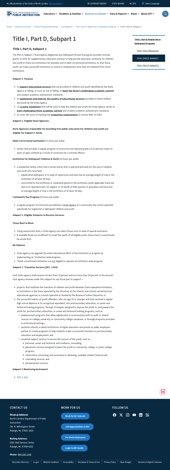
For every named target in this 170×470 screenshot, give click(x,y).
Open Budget (125, 462)
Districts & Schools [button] (95, 14)
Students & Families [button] (70, 14)
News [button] (134, 14)
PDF (19, 377)
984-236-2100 (24, 454)
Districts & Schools (23, 26)
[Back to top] (163, 392)
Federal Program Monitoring (46, 26)
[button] (165, 14)
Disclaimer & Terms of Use (89, 462)
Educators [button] (49, 14)
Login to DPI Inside (74, 448)
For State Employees (75, 437)
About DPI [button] (146, 14)
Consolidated (66, 26)
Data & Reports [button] (118, 14)
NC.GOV (132, 3)
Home (9, 26)
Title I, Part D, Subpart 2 (148, 65)
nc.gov (36, 462)
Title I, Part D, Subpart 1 (148, 58)
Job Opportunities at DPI (77, 426)
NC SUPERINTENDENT (97, 3)
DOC (26, 377)
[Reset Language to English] (143, 4)
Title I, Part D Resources (148, 50)
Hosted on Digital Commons (150, 462)
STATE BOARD (118, 3)
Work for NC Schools (75, 416)
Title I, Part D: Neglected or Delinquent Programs (96, 26)
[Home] (23, 10)
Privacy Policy (110, 462)
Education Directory (20, 462)
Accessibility (68, 462)
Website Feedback (51, 462)
